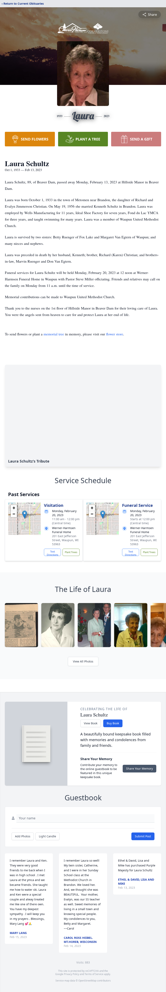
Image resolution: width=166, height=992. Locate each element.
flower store (114, 334)
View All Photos (83, 661)
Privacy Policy (71, 974)
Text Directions (52, 553)
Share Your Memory (139, 768)
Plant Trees (71, 552)
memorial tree (54, 334)
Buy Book (113, 723)
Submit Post (143, 836)
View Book (90, 723)
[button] (24, 514)
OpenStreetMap (87, 980)
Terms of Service (94, 974)
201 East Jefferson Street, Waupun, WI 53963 (65, 540)
